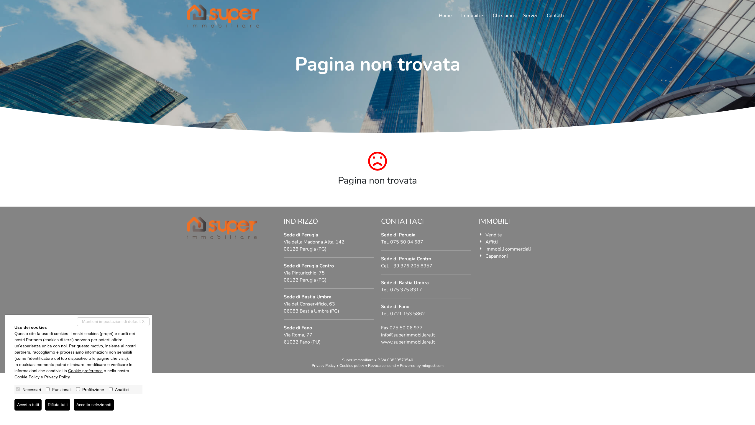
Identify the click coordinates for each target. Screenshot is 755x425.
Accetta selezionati (93, 404)
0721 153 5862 (407, 313)
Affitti (491, 242)
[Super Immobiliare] (223, 16)
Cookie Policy (27, 377)
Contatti (555, 15)
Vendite (493, 235)
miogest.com (433, 365)
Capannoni (496, 256)
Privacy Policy (324, 365)
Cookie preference (85, 370)
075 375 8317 (406, 290)
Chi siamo (503, 15)
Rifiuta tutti (58, 404)
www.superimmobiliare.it (408, 342)
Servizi (530, 15)
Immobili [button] (470, 15)
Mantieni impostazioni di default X (113, 321)
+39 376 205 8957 (411, 266)
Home (445, 15)
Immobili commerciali (508, 249)
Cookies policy (351, 365)
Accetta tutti (28, 404)
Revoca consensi (382, 365)
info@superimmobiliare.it (408, 335)
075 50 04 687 (406, 242)
